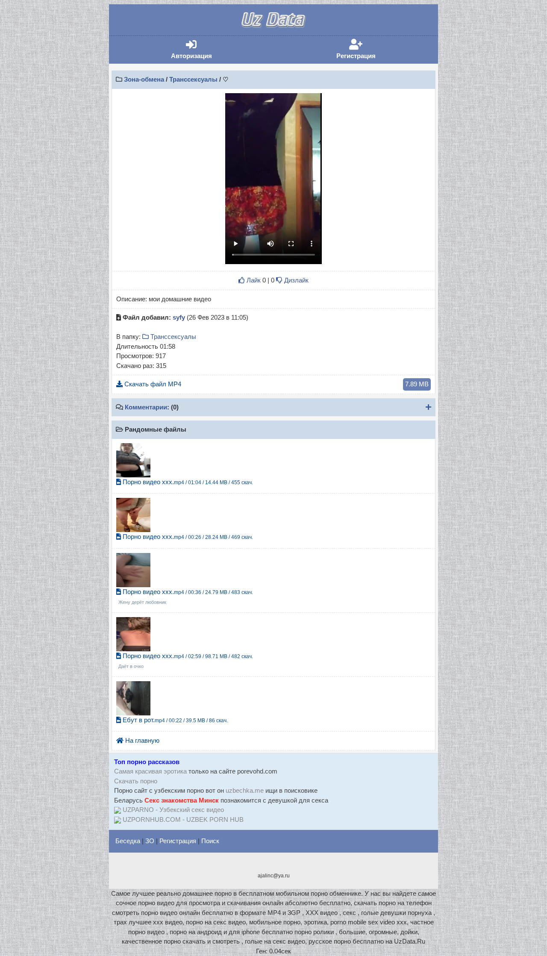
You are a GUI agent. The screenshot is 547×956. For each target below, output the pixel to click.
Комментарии (146, 407)
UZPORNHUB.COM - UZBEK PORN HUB (183, 819)
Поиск (210, 840)
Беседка (127, 840)
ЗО (149, 840)
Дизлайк (295, 280)
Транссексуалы (193, 79)
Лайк (253, 280)
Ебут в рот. (174, 720)
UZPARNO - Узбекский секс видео (173, 809)
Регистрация (369, 49)
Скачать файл (276, 384)
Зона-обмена (144, 79)
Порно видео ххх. (187, 481)
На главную (141, 740)
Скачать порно (135, 781)
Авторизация (204, 49)
